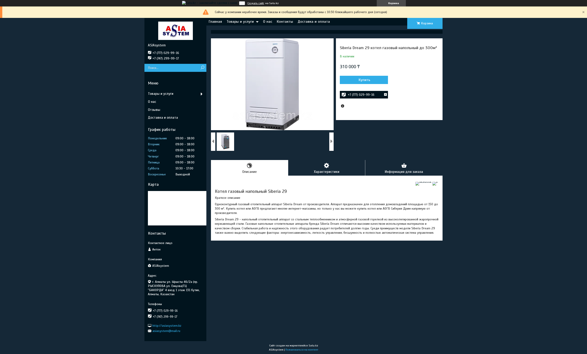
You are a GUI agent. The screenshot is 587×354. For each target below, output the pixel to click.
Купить (364, 80)
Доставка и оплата (314, 21)
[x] (434, 182)
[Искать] (202, 68)
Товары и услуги (240, 21)
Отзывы (154, 110)
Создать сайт (255, 3)
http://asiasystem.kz (166, 325)
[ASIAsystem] (175, 30)
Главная (215, 21)
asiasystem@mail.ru (166, 331)
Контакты (285, 21)
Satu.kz (313, 345)
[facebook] (423, 182)
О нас (267, 21)
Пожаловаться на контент (301, 349)
